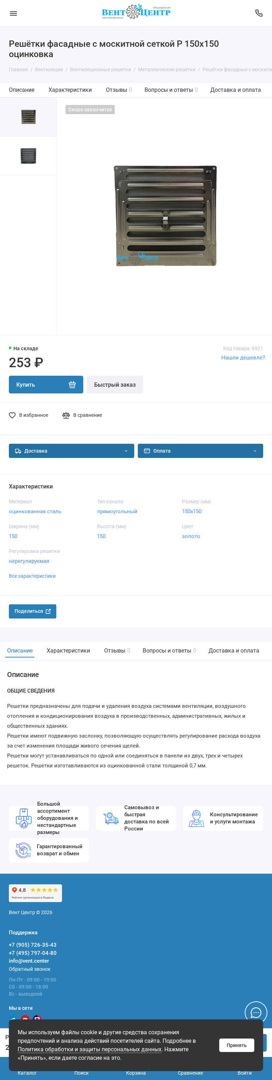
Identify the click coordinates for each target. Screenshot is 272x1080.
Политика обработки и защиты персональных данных (90, 1049)
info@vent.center (29, 961)
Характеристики (70, 89)
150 (13, 536)
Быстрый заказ (115, 384)
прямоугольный (117, 511)
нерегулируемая (29, 561)
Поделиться (29, 611)
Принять (237, 1045)
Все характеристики (32, 576)
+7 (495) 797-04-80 (33, 953)
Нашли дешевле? (243, 357)
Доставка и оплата (235, 89)
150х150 (192, 511)
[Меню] (13, 13)
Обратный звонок (30, 969)
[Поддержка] (258, 13)
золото (191, 536)
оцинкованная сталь (35, 511)
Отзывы (119, 89)
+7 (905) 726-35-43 (33, 945)
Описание (21, 89)
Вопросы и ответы (171, 89)
